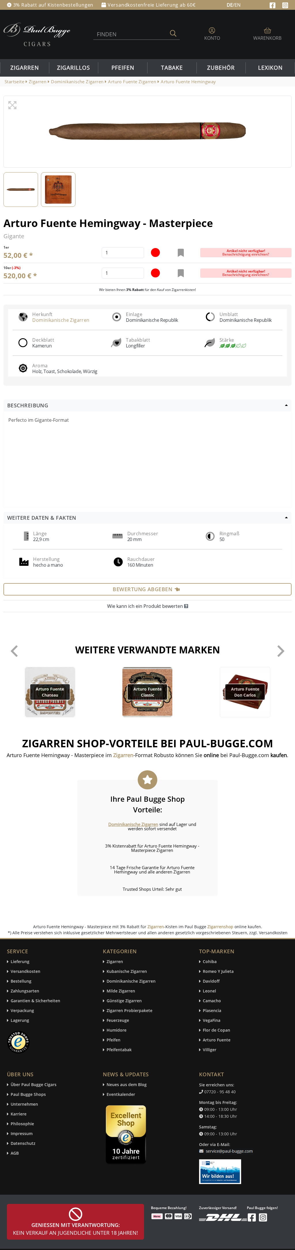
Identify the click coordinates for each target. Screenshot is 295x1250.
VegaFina (211, 1020)
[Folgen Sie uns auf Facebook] (273, 4)
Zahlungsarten (25, 991)
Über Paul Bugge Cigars (33, 1085)
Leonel (209, 991)
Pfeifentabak (119, 1050)
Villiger (209, 1050)
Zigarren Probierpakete (129, 1010)
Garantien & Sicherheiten (35, 1001)
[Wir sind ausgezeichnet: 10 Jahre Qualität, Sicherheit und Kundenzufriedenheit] (126, 1136)
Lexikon (270, 67)
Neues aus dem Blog (127, 1085)
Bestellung (21, 981)
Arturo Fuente (216, 1040)
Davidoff (211, 981)
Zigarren (24, 67)
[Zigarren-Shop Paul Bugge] (36, 34)
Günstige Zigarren (124, 1001)
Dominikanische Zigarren (60, 320)
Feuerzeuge (118, 1020)
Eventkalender (121, 1094)
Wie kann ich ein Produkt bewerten (145, 606)
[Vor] (281, 651)
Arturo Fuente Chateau (50, 692)
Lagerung (20, 1020)
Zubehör (221, 67)
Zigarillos (73, 67)
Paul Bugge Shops (28, 1094)
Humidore (116, 1030)
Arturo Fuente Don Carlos (245, 692)
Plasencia (212, 1010)
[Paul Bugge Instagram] (285, 4)
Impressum (22, 1133)
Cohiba (210, 962)
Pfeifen (122, 67)
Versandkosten (25, 971)
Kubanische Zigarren (127, 971)
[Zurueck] (14, 651)
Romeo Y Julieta (218, 971)
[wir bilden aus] (221, 1169)
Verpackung (22, 1010)
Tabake (172, 67)
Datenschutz (23, 1143)
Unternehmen (24, 1104)
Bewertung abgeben (142, 589)
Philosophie (22, 1124)
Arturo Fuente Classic (147, 692)
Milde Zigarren (121, 991)
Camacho (212, 1001)
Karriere (19, 1114)
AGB (15, 1153)
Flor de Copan (216, 1030)
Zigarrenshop (220, 926)
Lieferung (20, 962)
